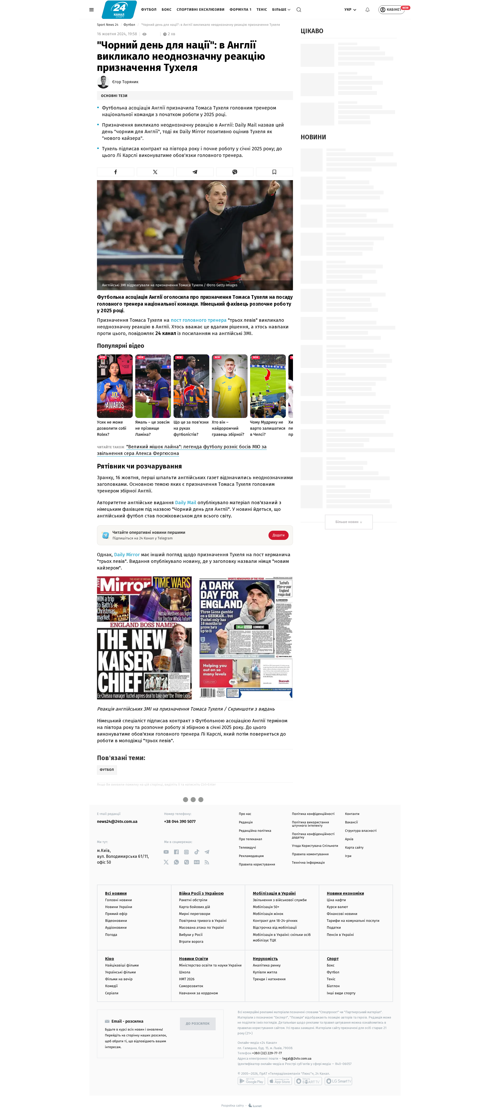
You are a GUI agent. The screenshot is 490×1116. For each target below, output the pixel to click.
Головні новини (118, 900)
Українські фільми (120, 972)
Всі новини (116, 893)
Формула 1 (240, 9)
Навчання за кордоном (198, 993)
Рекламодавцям (251, 856)
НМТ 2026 (187, 979)
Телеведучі (247, 847)
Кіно (109, 958)
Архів (349, 839)
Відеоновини (116, 921)
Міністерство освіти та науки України (210, 965)
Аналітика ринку (266, 965)
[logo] (119, 10)
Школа (184, 972)
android (251, 1081)
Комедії (111, 986)
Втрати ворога (191, 941)
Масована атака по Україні (201, 927)
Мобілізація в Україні (274, 893)
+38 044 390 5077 (179, 821)
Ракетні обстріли (193, 900)
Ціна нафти (336, 900)
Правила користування (257, 864)
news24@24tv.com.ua (117, 821)
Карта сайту (354, 847)
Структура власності (361, 831)
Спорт (333, 958)
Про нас (245, 814)
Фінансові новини (342, 914)
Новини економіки (345, 893)
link (166, 852)
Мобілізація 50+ (266, 907)
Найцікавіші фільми (122, 965)
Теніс (261, 9)
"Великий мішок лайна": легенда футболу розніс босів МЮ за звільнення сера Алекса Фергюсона (182, 450)
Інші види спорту (341, 993)
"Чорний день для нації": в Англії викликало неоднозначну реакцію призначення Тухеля (210, 25)
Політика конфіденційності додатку (313, 836)
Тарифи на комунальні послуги (353, 921)
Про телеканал (250, 839)
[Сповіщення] (367, 9)
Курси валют (337, 907)
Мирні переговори (194, 914)
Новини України (118, 907)
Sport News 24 (108, 25)
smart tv (308, 1081)
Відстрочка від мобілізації (275, 927)
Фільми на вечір (118, 979)
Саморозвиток (191, 986)
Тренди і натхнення (269, 979)
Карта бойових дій (194, 907)
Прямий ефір (116, 914)
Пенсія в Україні (340, 935)
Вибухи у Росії (191, 935)
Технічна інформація (308, 862)
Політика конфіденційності (313, 814)
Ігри (348, 856)
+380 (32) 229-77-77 (267, 1053)
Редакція (246, 822)
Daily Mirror (127, 554)
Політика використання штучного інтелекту (310, 824)
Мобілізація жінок (268, 914)
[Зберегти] (274, 172)
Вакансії (351, 822)
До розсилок (198, 1024)
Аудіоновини (116, 927)
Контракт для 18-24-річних (275, 921)
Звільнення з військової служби (280, 900)
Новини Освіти (193, 958)
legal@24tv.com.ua (297, 1058)
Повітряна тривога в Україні (203, 921)
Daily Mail (185, 502)
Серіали (111, 993)
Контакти (352, 814)
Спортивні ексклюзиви (201, 9)
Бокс (167, 9)
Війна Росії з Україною (201, 893)
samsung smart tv (338, 1081)
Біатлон (333, 986)
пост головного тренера (199, 320)
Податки (334, 927)
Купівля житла (265, 972)
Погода (111, 935)
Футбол (149, 9)
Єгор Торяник (125, 82)
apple (280, 1081)
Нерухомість (265, 958)
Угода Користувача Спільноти (315, 846)
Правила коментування (310, 854)
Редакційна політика (255, 831)
